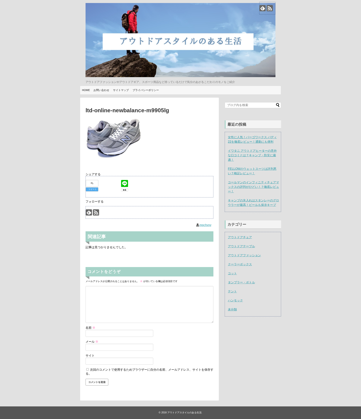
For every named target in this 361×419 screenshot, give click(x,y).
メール (92, 341)
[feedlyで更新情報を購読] (262, 8)
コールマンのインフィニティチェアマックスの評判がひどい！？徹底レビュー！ (253, 187)
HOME (86, 90)
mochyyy (205, 225)
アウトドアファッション (244, 255)
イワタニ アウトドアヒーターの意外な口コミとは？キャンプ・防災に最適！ (252, 155)
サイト (90, 355)
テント (232, 291)
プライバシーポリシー (146, 90)
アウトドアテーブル (241, 246)
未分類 (232, 309)
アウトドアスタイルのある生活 (184, 412)
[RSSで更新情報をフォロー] (270, 8)
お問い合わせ (101, 90)
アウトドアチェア (240, 237)
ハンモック (235, 300)
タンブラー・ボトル (241, 282)
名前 (90, 327)
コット (232, 273)
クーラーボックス (240, 264)
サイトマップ (121, 90)
